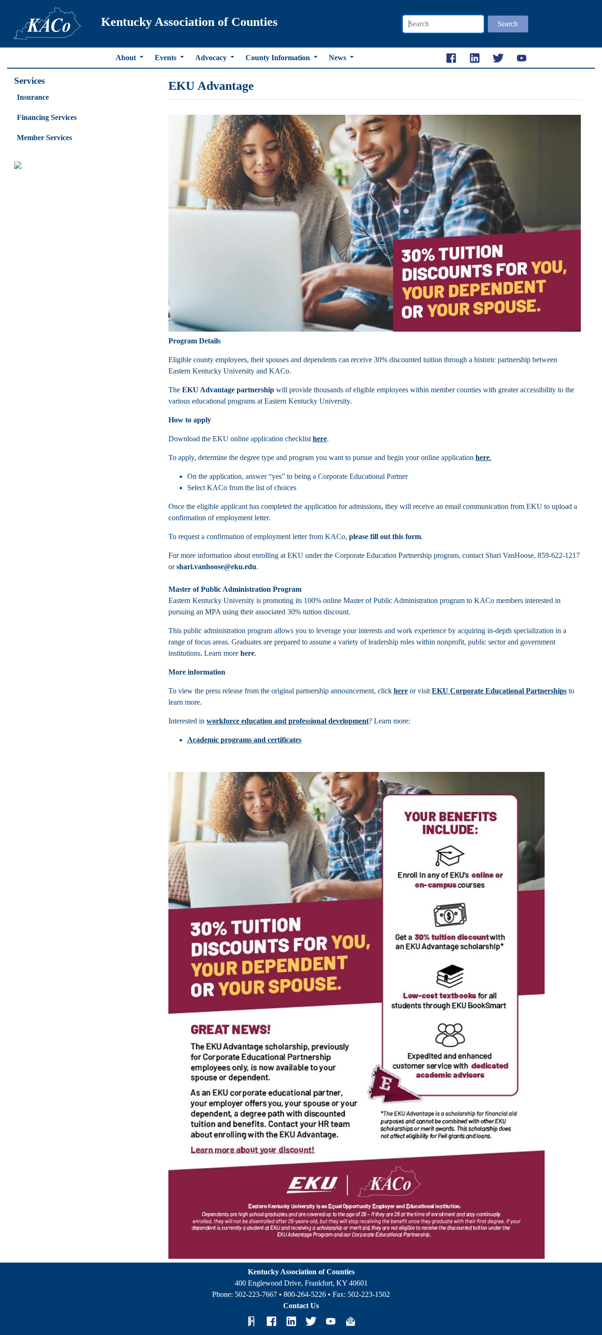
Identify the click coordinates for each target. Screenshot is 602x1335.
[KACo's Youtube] (331, 1321)
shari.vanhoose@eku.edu (216, 567)
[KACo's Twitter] (311, 1321)
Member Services (44, 138)
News (338, 58)
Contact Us (301, 1306)
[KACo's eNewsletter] (350, 1321)
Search (508, 24)
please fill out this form (385, 536)
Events (166, 58)
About (127, 58)
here (482, 457)
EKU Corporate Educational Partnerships (499, 691)
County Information (279, 58)
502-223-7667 (256, 1294)
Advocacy (212, 58)
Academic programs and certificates (244, 740)
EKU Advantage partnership (228, 390)
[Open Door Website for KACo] (251, 1321)
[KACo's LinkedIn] (291, 1321)
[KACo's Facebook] (271, 1321)
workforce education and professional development (287, 721)
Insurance (33, 97)
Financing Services (47, 117)
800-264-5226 (305, 1294)
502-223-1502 (369, 1294)
